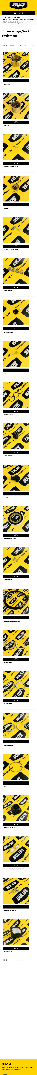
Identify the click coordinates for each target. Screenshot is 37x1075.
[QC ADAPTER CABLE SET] (16, 601)
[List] (6, 45)
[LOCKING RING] (16, 395)
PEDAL (6, 497)
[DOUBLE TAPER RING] (16, 147)
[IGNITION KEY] (16, 312)
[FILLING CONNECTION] (16, 230)
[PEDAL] (16, 477)
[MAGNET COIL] (16, 436)
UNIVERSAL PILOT (10, 910)
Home (4, 17)
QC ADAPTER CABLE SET (12, 621)
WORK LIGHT (8, 952)
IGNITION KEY (8, 332)
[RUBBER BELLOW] (16, 808)
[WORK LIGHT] (16, 932)
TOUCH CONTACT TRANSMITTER (14, 869)
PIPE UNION (8, 580)
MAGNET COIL (8, 456)
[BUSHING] (16, 64)
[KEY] (16, 354)
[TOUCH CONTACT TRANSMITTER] (16, 849)
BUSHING (7, 84)
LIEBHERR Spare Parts (14, 17)
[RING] (16, 767)
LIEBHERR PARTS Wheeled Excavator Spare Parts (18, 19)
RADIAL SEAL (8, 662)
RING (5, 786)
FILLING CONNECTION (11, 249)
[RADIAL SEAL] (16, 643)
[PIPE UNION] (16, 560)
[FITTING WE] (16, 271)
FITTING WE (8, 291)
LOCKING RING (9, 415)
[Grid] (4, 45)
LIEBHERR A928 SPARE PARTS (11, 21)
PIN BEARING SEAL (10, 538)
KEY (5, 373)
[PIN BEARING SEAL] (16, 519)
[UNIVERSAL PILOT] (16, 890)
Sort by (12, 45)
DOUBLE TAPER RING (11, 167)
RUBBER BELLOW (9, 828)
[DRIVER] (16, 188)
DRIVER (6, 208)
